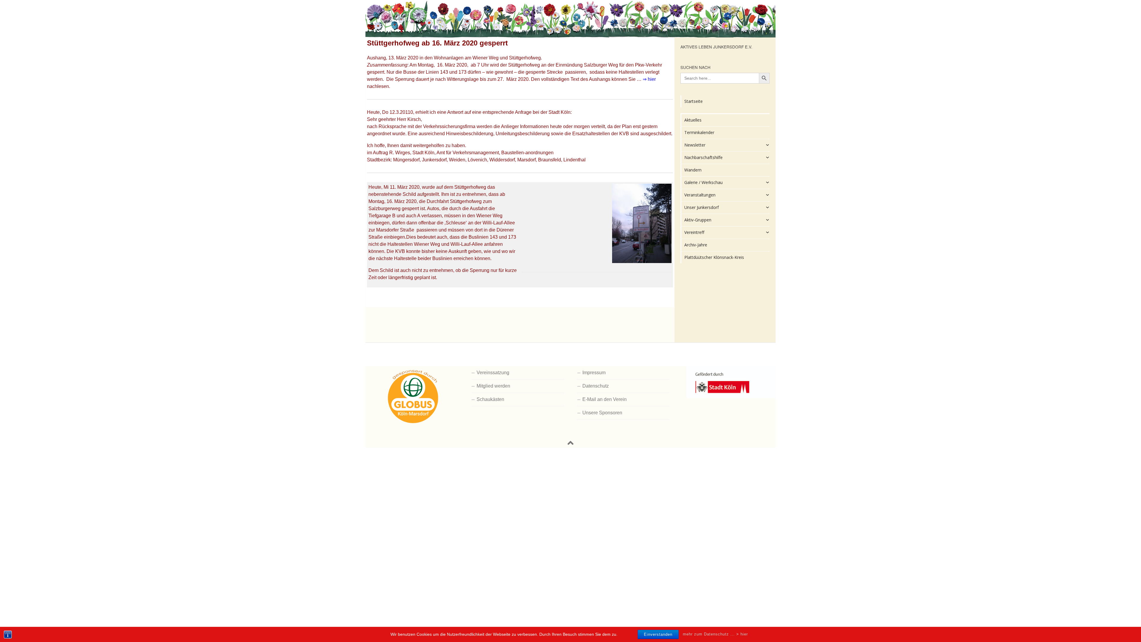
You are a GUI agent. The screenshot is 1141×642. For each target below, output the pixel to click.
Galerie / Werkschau (703, 182)
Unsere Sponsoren (602, 412)
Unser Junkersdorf (701, 207)
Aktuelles (693, 120)
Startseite (693, 101)
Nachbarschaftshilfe (703, 157)
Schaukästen (490, 399)
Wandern (693, 170)
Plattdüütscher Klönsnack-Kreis (714, 257)
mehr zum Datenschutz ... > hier (715, 634)
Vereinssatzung (493, 372)
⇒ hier (649, 79)
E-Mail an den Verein (604, 399)
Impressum (594, 372)
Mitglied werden (493, 385)
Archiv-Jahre (695, 245)
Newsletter (694, 145)
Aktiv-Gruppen (697, 220)
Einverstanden (658, 634)
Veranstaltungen (700, 195)
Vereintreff (694, 232)
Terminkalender (699, 132)
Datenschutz (595, 385)
